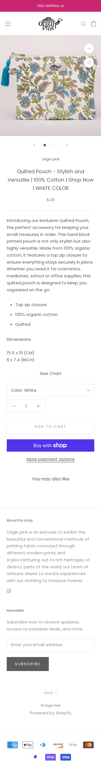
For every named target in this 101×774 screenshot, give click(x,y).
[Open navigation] (8, 23)
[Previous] (34, 145)
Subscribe (28, 664)
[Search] (83, 23)
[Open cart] (93, 23)
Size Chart (50, 373)
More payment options (51, 459)
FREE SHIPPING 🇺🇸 (50, 6)
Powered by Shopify (50, 713)
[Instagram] (9, 590)
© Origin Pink (51, 705)
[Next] (67, 145)
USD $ (48, 693)
